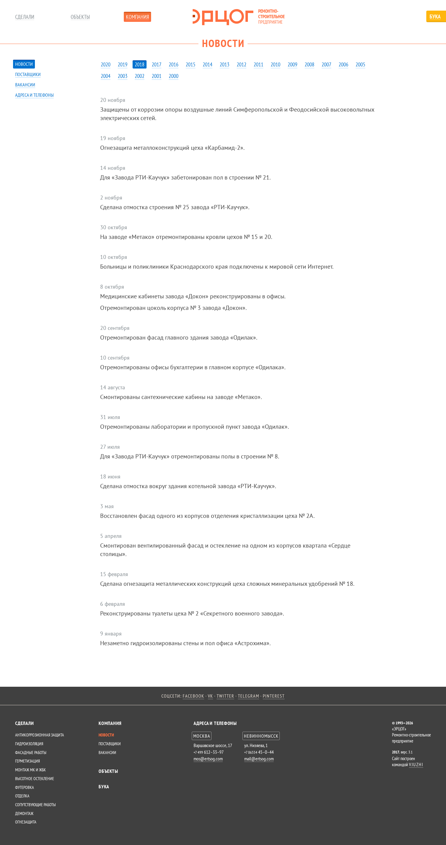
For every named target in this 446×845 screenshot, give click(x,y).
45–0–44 (259, 752)
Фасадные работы (30, 752)
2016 (173, 64)
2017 (156, 64)
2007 (326, 64)
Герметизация (27, 761)
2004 (105, 75)
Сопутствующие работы (35, 804)
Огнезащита (25, 822)
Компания (137, 17)
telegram (248, 696)
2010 (275, 64)
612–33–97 (209, 752)
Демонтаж (24, 813)
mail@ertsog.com (259, 759)
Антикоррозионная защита (39, 735)
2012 (241, 64)
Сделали (24, 17)
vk (210, 696)
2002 (139, 75)
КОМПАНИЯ (110, 723)
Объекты (80, 17)
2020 (105, 64)
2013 (224, 64)
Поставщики (28, 74)
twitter (225, 696)
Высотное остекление (34, 778)
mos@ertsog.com (208, 759)
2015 (190, 64)
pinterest (274, 696)
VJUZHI (416, 764)
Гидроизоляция (29, 743)
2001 (156, 75)
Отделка (22, 796)
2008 (309, 64)
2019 (122, 64)
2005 (360, 64)
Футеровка (24, 787)
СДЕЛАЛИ (24, 723)
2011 (258, 64)
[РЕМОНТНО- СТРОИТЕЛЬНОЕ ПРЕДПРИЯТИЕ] (223, 17)
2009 (292, 64)
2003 (122, 75)
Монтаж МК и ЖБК (30, 770)
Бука (104, 786)
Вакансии (25, 85)
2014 (207, 64)
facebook (193, 696)
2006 (343, 64)
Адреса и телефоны (34, 95)
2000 (173, 75)
